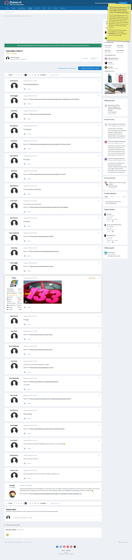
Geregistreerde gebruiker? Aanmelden (105, 3)
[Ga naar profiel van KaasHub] (7, 535)
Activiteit (37, 8)
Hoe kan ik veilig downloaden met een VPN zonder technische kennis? (117, 159)
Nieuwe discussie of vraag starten (67, 68)
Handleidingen (21, 8)
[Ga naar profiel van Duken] (14, 283)
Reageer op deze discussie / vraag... (23, 517)
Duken (14, 278)
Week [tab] (106, 196)
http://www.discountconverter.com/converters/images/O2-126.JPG (48, 174)
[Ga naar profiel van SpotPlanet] (106, 159)
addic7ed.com (111, 252)
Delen (86, 58)
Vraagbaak (113, 112)
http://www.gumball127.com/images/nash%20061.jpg (44, 381)
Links (49, 8)
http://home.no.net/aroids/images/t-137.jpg (42, 367)
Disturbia (109, 214)
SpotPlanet (114, 160)
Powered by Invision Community (66, 554)
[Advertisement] (32, 31)
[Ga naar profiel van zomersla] (106, 38)
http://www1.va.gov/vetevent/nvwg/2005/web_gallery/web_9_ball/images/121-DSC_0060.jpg (55, 99)
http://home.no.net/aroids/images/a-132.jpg (42, 266)
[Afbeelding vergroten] (31, 84)
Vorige (10, 75)
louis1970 (112, 215)
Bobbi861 (111, 182)
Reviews (55, 8)
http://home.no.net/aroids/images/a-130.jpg (42, 236)
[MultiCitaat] (25, 89)
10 (35, 75)
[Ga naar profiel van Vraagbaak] (106, 105)
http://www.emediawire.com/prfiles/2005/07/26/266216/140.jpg (47, 428)
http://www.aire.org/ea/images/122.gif (41, 114)
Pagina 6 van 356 (55, 75)
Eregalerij (62, 8)
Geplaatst (30, 80)
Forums (30, 8)
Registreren (123, 3)
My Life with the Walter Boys (114, 224)
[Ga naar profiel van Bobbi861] (107, 185)
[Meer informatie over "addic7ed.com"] (105, 253)
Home (7, 8)
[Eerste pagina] (6, 75)
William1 (113, 254)
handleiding (112, 33)
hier (51, 511)
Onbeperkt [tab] (124, 196)
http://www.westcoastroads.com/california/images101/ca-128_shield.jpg (49, 207)
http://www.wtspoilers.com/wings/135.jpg (41, 334)
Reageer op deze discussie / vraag (89, 68)
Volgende (43, 75)
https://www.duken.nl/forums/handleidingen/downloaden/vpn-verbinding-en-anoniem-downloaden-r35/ (55, 493)
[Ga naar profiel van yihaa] (106, 142)
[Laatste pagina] (48, 75)
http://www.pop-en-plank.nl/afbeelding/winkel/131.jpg (45, 251)
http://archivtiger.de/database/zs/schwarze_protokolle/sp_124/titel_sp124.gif (51, 144)
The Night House (111, 235)
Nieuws (13, 8)
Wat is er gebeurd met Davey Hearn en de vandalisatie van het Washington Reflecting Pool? (117, 124)
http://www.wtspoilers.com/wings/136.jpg (41, 349)
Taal (63, 550)
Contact (68, 550)
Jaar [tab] (118, 196)
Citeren (29, 89)
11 (38, 75)
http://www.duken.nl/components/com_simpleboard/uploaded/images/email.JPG (51, 398)
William (111, 226)
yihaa (112, 143)
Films (43, 8)
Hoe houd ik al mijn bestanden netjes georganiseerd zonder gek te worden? (117, 141)
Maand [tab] (112, 196)
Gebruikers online (9, 12)
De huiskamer (23, 59)
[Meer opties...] (98, 81)
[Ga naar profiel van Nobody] (106, 32)
